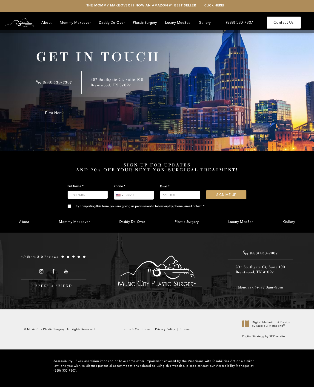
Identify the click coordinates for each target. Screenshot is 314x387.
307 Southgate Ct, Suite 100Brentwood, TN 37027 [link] (260, 269)
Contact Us (284, 22)
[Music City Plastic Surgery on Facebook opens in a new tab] (54, 271)
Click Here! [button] (214, 5)
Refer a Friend (53, 285)
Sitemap (185, 329)
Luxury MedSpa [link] (178, 22)
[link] (239, 23)
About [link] (46, 22)
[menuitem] (47, 22)
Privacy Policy (165, 329)
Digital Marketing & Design (271, 325)
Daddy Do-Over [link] (112, 22)
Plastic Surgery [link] (145, 22)
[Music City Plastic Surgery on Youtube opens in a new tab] (66, 271)
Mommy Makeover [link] (75, 22)
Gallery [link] (205, 22)
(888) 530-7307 (65, 370)
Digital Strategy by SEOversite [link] (263, 336)
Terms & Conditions (136, 329)
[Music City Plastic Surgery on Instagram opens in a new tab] (41, 271)
